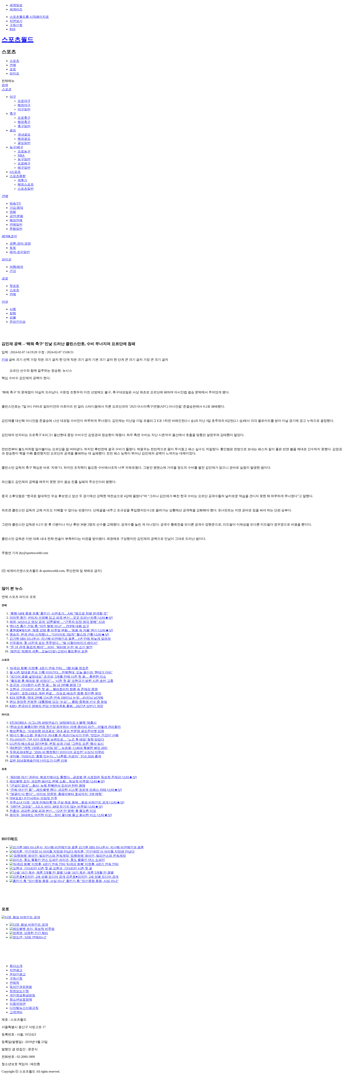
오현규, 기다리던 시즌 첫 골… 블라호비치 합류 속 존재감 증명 (54, 689)
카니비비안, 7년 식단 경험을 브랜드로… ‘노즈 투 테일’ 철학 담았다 (57, 739)
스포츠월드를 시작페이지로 (29, 16)
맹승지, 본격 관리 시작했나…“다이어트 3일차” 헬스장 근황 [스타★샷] (59, 634)
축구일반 (24, 126)
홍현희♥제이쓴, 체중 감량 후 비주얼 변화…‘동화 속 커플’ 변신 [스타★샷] (61, 630)
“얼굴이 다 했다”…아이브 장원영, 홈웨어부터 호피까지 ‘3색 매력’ (56, 794)
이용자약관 (18, 1003)
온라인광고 (18, 974)
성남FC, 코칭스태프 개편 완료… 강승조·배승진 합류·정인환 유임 (55, 693)
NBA (21, 155)
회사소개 (16, 966)
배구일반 (24, 167)
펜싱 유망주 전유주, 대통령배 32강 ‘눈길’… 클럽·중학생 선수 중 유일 (58, 702)
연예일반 (16, 224)
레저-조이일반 (20, 252)
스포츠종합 (18, 176)
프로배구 (24, 163)
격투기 (22, 180)
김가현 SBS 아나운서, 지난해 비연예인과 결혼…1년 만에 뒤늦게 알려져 (60, 638)
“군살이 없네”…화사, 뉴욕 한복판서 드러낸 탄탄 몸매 (47, 785)
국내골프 (24, 134)
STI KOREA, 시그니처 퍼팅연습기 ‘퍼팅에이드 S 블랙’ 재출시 (53, 722)
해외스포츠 (26, 184)
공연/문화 (16, 216)
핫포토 (14, 286)
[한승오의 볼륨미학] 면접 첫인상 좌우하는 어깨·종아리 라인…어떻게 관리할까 (65, 727)
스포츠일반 (26, 188)
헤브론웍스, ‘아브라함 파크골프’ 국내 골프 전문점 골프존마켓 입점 (57, 731)
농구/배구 (16, 147)
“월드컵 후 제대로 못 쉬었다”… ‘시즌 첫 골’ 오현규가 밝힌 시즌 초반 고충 (61, 680)
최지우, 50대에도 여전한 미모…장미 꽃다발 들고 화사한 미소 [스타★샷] (61, 815)
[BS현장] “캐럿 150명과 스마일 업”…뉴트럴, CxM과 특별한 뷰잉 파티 (59, 748)
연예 (13, 65)
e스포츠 (15, 172)
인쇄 (5, 359)
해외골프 (24, 138)
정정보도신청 (19, 991)
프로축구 (24, 117)
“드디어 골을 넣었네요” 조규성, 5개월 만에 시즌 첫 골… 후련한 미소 (58, 676)
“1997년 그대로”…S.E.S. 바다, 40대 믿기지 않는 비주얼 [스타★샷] (56, 806)
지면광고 (16, 970)
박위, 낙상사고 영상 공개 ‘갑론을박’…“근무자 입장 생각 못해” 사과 (57, 622)
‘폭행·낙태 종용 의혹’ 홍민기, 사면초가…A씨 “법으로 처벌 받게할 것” (59, 613)
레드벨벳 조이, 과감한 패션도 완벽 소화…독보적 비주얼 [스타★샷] (57, 781)
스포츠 (14, 61)
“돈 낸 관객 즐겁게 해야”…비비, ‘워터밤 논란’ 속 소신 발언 (51, 647)
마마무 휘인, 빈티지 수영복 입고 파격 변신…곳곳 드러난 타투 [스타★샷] (61, 617)
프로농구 (24, 151)
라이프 (14, 73)
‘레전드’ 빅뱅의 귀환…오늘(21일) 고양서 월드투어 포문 (49, 651)
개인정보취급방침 (22, 995)
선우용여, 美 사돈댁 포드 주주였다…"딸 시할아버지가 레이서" (54, 643)
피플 (13, 317)
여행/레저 (16, 266)
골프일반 (24, 143)
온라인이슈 (18, 321)
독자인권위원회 (21, 987)
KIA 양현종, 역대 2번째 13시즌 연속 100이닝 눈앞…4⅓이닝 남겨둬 (56, 697)
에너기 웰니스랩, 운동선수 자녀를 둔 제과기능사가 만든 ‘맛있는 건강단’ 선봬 (64, 735)
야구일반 (24, 109)
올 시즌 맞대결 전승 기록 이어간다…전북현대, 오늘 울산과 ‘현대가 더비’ (61, 672)
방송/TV (15, 203)
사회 (13, 309)
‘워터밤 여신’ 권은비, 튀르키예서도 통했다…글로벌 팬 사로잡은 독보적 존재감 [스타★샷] (73, 777)
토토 (13, 247)
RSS (12, 29)
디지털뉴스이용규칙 (24, 1008)
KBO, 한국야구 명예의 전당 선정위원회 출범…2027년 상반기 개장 (56, 706)
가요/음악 (16, 207)
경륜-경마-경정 (20, 243)
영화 (13, 212)
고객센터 (16, 1012)
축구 (13, 113)
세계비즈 (16, 9)
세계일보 (16, 5)
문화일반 (16, 228)
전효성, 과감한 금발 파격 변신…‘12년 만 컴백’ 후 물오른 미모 (53, 811)
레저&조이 (9, 236)
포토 (13, 69)
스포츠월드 (18, 39)
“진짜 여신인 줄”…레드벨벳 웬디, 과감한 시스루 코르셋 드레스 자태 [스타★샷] (66, 789)
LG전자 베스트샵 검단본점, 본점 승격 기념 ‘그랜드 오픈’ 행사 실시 (57, 743)
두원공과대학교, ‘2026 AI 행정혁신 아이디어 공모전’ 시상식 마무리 (57, 752)
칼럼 (13, 313)
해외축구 (24, 122)
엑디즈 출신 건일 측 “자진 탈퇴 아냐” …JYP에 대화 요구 (49, 626)
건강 (13, 271)
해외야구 (24, 105)
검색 (5, 85)
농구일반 (24, 159)
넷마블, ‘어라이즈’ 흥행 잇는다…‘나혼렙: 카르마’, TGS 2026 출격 (55, 756)
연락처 (14, 982)
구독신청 (16, 25)
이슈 (5, 301)
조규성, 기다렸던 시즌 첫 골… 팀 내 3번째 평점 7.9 (45, 685)
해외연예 (16, 220)
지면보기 (16, 21)
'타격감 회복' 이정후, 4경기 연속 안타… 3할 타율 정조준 (49, 668)
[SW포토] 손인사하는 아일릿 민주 (33, 798)
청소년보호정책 (21, 999)
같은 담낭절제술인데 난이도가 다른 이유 (38, 760)
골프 (13, 130)
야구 (13, 96)
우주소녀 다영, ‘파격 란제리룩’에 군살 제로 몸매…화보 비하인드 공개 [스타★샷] (67, 802)
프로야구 (24, 101)
